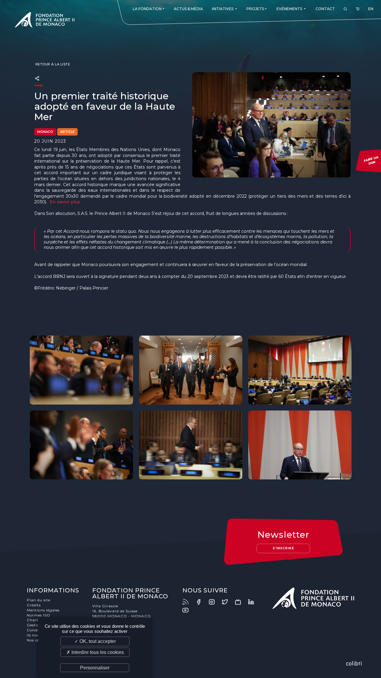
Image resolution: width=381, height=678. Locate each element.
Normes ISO (38, 615)
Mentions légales (43, 610)
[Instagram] (215, 602)
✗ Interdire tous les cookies (95, 652)
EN (370, 9)
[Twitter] (228, 602)
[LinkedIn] (254, 602)
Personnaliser (95, 667)
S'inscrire (283, 548)
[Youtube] (188, 610)
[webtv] (241, 602)
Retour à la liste (52, 64)
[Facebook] (201, 602)
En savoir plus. (65, 201)
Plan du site (38, 600)
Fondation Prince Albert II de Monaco (44, 21)
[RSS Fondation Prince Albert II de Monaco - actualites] (188, 602)
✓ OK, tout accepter (95, 641)
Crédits (34, 605)
